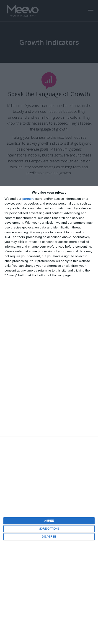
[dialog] (49, 403)
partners (28, 198)
